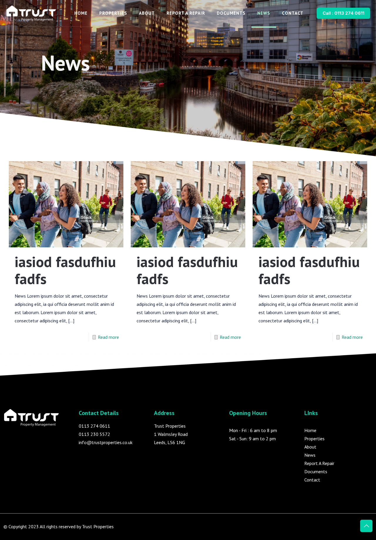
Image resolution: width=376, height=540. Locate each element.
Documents (315, 471)
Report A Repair (319, 463)
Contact (312, 480)
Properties (314, 438)
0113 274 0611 (94, 426)
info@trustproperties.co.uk (105, 442)
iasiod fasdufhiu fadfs (65, 270)
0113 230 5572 (94, 434)
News (309, 455)
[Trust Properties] (31, 13)
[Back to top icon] (366, 526)
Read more (108, 337)
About (310, 447)
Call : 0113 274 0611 (343, 13)
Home (310, 430)
